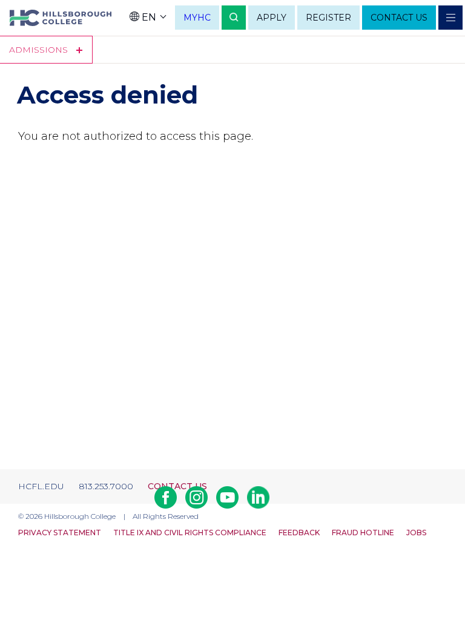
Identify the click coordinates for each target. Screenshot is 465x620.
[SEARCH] (234, 17)
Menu (450, 17)
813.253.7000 (106, 486)
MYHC (197, 17)
